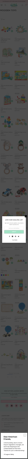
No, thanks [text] (14, 239)
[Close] (26, 216)
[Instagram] (12, 236)
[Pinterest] (15, 236)
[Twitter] (18, 236)
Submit (14, 231)
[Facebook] (9, 236)
